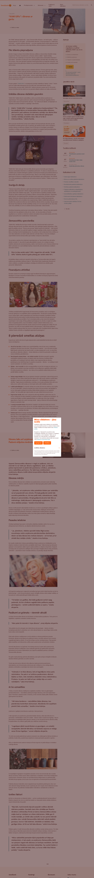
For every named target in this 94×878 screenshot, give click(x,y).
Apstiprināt (38, 443)
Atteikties (47, 443)
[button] (47, 448)
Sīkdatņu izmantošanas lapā (43, 439)
